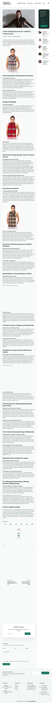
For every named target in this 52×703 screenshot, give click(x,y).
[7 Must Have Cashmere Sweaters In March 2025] (40, 32)
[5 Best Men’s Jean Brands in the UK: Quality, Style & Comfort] (40, 54)
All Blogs (16, 686)
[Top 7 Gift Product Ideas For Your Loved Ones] (40, 61)
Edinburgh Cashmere (16, 36)
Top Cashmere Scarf (31, 689)
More (44, 3)
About (16, 687)
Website (27, 648)
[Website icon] (19, 536)
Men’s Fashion (30, 3)
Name (4, 648)
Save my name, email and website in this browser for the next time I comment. (16, 661)
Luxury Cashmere (30, 685)
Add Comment (6, 651)
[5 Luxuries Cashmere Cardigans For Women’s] (40, 46)
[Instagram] (48, 3)
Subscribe (27, 633)
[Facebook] (5, 524)
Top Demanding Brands (31, 686)
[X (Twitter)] (10, 524)
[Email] (32, 524)
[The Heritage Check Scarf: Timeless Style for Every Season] (40, 39)
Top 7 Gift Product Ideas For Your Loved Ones (46, 62)
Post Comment (6, 664)
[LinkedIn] (21, 524)
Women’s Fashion (38, 3)
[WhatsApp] (27, 524)
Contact (16, 689)
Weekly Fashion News (21, 3)
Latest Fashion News (31, 687)
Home (16, 685)
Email (15, 648)
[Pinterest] (16, 524)
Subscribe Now (45, 672)
